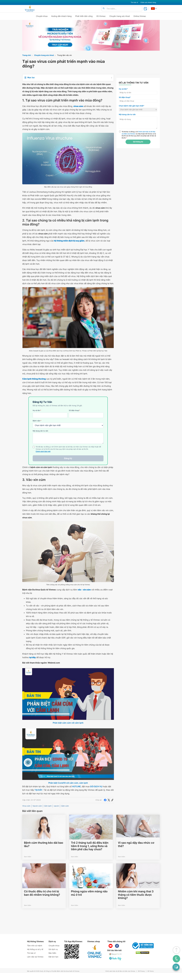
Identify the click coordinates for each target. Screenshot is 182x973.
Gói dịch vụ (53, 949)
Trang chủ (26, 55)
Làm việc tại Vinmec (35, 957)
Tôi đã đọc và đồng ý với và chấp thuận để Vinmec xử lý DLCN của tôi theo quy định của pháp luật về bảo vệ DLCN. (139, 135)
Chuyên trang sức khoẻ (119, 16)
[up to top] (176, 950)
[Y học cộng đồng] (115, 954)
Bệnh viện (37, 421)
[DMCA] (142, 952)
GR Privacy (141, 971)
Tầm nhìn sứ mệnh (34, 946)
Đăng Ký (68, 458)
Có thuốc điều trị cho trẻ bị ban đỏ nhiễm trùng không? (42, 893)
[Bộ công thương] (142, 945)
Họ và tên (37, 410)
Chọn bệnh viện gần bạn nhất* (131, 106)
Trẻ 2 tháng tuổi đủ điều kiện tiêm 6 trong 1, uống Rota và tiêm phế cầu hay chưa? (89, 846)
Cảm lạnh (48, 806)
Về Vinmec (101, 16)
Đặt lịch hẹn (53, 957)
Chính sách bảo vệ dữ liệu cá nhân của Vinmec (120, 971)
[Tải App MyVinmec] (71, 951)
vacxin (56, 806)
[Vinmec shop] (95, 951)
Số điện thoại (74, 410)
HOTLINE (76, 786)
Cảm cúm (65, 806)
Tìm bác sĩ (134, 2)
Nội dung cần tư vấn (40, 431)
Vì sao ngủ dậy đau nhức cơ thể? (136, 844)
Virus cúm (26, 806)
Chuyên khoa (42, 16)
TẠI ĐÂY (38, 790)
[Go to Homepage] (30, 9)
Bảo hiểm (52, 953)
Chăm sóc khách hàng (148, 2)
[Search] (104, 8)
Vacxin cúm (37, 806)
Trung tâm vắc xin (64, 55)
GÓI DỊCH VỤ (96, 786)
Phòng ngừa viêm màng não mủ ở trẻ (89, 893)
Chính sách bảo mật (43, 451)
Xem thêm (27, 857)
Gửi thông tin (138, 142)
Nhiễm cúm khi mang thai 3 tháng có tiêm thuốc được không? (136, 895)
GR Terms (150, 971)
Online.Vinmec (139, 16)
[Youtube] (111, 946)
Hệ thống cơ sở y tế (35, 949)
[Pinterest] (112, 800)
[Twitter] (109, 800)
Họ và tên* (123, 89)
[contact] (176, 958)
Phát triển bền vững (84, 16)
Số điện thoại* (125, 97)
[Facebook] (105, 800)
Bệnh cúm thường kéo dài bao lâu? (43, 844)
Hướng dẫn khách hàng (61, 16)
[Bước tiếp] (115, 958)
